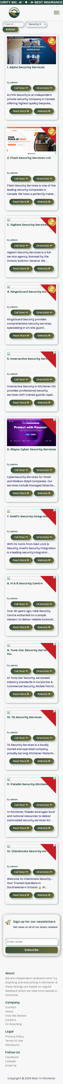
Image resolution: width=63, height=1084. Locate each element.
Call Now (19, 88)
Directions (43, 88)
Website (42, 111)
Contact (10, 1007)
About (9, 1011)
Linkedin (10, 1061)
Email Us (10, 1065)
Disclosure (12, 1045)
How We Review (15, 1015)
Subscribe (31, 950)
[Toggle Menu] (56, 12)
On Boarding (13, 1024)
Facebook (12, 1057)
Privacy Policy (14, 1036)
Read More (20, 111)
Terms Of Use (14, 1040)
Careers (10, 1020)
